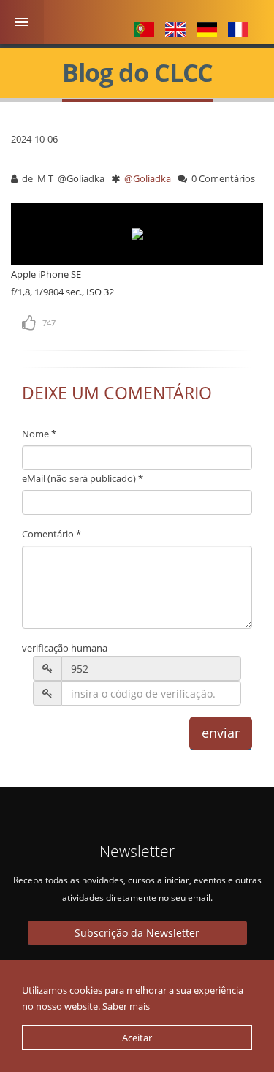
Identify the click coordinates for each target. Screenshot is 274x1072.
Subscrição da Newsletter (137, 933)
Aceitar (137, 1037)
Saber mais (126, 1006)
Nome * (39, 433)
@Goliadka (148, 178)
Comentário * (51, 533)
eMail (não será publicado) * (82, 478)
